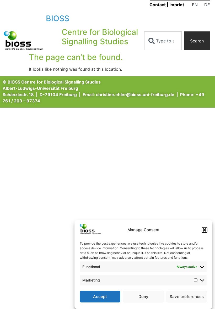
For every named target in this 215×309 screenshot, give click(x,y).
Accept (100, 296)
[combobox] (163, 40)
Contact (157, 4)
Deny (143, 296)
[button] (204, 230)
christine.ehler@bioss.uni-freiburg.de (135, 94)
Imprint (176, 4)
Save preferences (187, 296)
